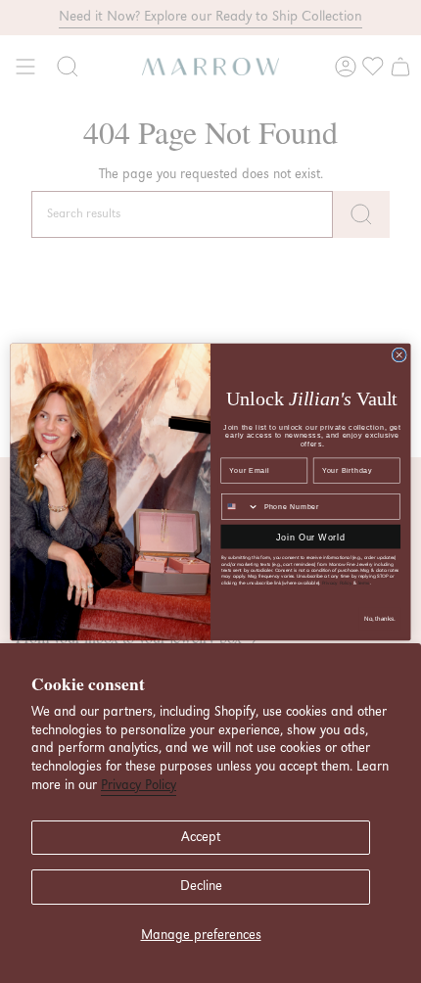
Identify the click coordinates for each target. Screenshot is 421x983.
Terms (364, 582)
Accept (200, 837)
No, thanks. (380, 618)
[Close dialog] (399, 354)
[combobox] (240, 505)
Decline (201, 886)
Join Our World (310, 535)
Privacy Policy (138, 785)
